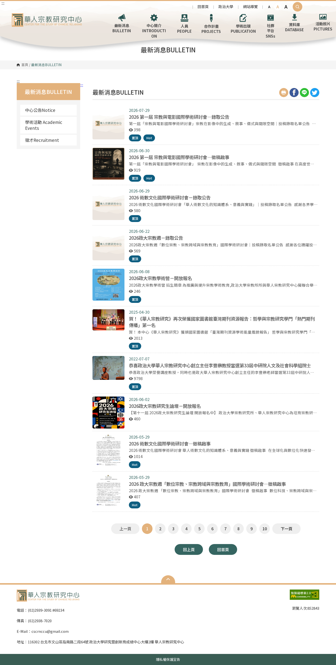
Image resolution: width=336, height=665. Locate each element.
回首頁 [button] (223, 549)
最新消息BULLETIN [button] (121, 28)
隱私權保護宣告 (168, 659)
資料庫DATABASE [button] (294, 27)
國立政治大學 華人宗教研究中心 (17, 16)
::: (2, 3)
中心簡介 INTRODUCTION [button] (154, 31)
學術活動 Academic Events (43, 125)
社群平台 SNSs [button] (270, 31)
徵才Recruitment (42, 140)
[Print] (283, 92)
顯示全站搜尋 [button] (297, 7)
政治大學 (225, 6)
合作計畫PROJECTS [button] (211, 28)
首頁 (24, 65)
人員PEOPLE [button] (184, 28)
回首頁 (203, 6)
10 (264, 529)
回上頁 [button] (189, 549)
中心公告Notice (40, 110)
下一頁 (286, 529)
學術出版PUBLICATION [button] (243, 28)
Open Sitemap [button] (168, 579)
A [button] (269, 6)
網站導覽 (250, 6)
